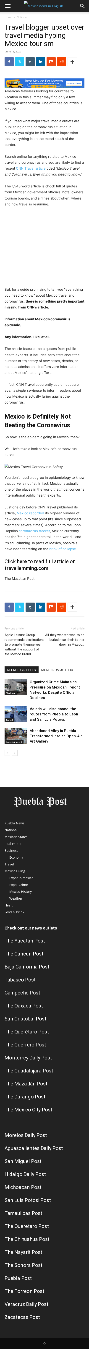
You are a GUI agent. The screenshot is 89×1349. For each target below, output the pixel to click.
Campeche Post (22, 993)
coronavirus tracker (34, 531)
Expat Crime (18, 885)
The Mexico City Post (28, 1110)
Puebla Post (18, 1278)
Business (11, 850)
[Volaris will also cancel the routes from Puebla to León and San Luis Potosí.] (16, 714)
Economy (16, 857)
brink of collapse (62, 549)
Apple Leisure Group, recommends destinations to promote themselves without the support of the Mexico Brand (24, 644)
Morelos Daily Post (26, 1135)
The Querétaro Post (27, 1032)
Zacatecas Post (22, 1317)
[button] (7, 6)
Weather (15, 898)
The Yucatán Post (25, 941)
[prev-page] (7, 753)
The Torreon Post (24, 1291)
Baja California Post (27, 967)
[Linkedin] (40, 61)
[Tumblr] (30, 61)
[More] (72, 61)
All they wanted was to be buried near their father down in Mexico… (64, 640)
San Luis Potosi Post (28, 1200)
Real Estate (13, 844)
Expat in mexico (21, 878)
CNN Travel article (31, 168)
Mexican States (16, 837)
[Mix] (51, 61)
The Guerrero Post (25, 1045)
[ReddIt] (61, 61)
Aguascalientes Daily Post (34, 1148)
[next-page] (15, 753)
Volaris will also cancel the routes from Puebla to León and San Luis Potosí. (54, 714)
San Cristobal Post (25, 1019)
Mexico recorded (30, 513)
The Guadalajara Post (29, 1071)
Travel (9, 720)
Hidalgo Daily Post (25, 1174)
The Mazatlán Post (26, 1084)
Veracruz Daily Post (26, 1304)
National (22, 17)
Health (10, 905)
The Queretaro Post (27, 1226)
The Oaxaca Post (24, 1006)
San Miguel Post (23, 1161)
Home (8, 17)
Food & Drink (14, 912)
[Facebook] (9, 61)
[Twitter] (19, 61)
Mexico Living (15, 871)
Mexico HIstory (20, 891)
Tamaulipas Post (23, 1213)
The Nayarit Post (23, 1252)
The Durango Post (25, 1097)
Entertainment (14, 741)
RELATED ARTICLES (21, 670)
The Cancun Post (24, 954)
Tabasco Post (20, 980)
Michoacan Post (23, 1187)
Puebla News (14, 823)
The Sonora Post (23, 1265)
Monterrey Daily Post (28, 1058)
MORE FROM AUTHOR (57, 670)
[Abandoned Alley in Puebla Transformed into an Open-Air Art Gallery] (16, 736)
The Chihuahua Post (27, 1239)
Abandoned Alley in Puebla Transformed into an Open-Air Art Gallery (56, 735)
